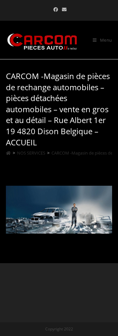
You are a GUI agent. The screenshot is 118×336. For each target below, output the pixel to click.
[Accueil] (8, 153)
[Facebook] (55, 9)
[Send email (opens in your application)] (63, 9)
